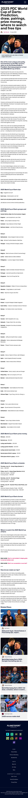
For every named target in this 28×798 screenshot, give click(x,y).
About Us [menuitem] (14, 764)
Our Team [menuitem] (14, 767)
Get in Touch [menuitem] (14, 776)
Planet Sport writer (8, 713)
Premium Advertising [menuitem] (14, 754)
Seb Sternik (6, 32)
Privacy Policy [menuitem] (14, 782)
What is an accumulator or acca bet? (17, 563)
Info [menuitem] (14, 761)
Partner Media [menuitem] (14, 751)
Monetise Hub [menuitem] (14, 757)
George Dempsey (8, 656)
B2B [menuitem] (14, 749)
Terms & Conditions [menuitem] (14, 779)
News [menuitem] (14, 769)
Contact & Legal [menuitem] (14, 774)
